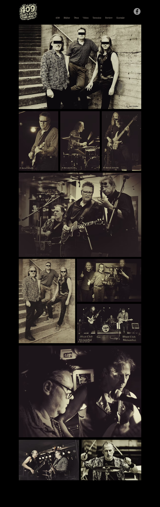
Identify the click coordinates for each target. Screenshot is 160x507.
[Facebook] (137, 11)
